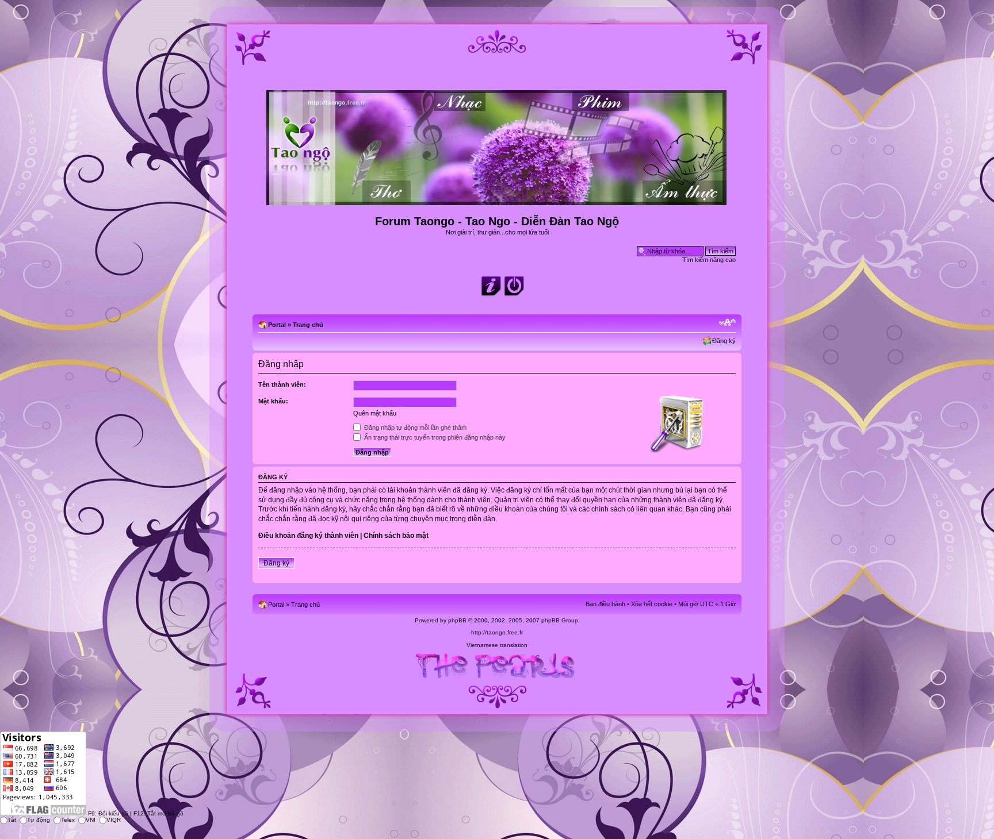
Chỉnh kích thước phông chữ (727, 322)
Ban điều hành (605, 604)
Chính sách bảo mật (396, 536)
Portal (277, 324)
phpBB (457, 620)
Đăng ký (724, 340)
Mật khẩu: (273, 401)
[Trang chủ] (497, 200)
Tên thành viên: (282, 384)
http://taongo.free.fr (497, 632)
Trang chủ (308, 324)
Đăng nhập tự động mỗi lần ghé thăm (414, 427)
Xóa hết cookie (651, 604)
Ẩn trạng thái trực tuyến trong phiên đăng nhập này (434, 437)
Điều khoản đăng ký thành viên (308, 536)
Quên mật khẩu (374, 413)
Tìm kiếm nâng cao (709, 259)
